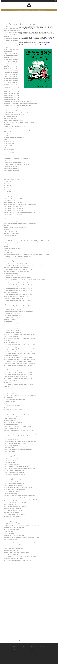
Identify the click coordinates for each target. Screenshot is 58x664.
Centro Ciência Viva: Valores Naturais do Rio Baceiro (14, 523)
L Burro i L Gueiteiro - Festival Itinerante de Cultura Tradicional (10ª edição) (18, 384)
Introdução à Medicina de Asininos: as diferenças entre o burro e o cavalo (18, 560)
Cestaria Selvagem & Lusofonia (10, 319)
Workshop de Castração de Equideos (11, 518)
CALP (35, 10)
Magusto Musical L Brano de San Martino (11, 166)
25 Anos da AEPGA (7, 382)
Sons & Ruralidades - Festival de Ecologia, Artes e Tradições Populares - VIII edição (19, 359)
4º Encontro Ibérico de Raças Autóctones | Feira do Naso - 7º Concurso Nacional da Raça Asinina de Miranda (24, 434)
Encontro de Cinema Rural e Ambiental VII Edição (13, 315)
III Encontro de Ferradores (9, 533)
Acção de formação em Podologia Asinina (11, 476)
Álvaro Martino (42, 647)
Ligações (14, 649)
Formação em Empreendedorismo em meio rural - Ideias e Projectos (16, 466)
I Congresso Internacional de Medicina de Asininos (13, 558)
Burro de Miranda (19, 10)
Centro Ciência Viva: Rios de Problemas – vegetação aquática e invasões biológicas (19, 497)
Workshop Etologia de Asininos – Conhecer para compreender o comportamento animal (20, 546)
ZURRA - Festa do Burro (8, 132)
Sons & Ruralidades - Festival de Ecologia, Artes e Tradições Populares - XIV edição (19, 334)
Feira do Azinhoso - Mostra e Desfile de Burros (12, 275)
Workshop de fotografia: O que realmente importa (13, 545)
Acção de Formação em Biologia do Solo (11, 455)
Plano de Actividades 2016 (9, 153)
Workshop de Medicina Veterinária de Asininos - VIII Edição (15, 502)
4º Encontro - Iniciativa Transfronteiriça (11, 327)
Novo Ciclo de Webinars (8, 397)
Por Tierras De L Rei (7, 181)
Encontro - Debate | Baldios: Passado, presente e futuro (14, 307)
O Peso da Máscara (7, 340)
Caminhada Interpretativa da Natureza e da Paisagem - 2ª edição (16, 296)
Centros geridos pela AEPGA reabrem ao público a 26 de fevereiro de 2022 (18, 158)
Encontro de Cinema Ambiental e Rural (11, 200)
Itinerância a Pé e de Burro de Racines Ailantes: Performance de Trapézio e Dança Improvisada (22, 130)
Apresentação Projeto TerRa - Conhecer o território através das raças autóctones (19, 212)
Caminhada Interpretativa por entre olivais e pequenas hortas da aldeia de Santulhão (20, 204)
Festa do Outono (7, 133)
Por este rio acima (7, 229)
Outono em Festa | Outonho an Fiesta (11, 292)
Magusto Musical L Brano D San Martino (11, 168)
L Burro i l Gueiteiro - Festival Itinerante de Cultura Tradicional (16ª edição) (18, 361)
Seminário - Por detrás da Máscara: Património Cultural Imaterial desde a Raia (18, 487)
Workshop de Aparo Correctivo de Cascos (11, 554)
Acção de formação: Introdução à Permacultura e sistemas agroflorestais (18, 449)
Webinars (5, 403)
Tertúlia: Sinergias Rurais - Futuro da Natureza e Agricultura (15, 376)
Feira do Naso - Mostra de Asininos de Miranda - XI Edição (14, 302)
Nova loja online (7, 124)
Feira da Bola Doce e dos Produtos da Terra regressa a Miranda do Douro (17, 164)
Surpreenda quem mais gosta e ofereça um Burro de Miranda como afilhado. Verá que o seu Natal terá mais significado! (26, 254)
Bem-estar (29, 10)
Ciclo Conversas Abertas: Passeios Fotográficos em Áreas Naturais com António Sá (19, 543)
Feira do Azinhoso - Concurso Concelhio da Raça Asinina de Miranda (17, 263)
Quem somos (14, 648)
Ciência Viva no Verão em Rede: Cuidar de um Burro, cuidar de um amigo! (17, 271)
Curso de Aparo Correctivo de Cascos (11, 550)
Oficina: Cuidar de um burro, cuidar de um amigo (13, 422)
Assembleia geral (7, 151)
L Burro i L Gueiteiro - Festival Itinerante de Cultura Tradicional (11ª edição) (18, 378)
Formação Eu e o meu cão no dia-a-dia (11, 90)
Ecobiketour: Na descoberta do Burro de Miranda (13, 248)
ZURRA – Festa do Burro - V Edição (10, 118)
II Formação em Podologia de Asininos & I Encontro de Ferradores (16, 470)
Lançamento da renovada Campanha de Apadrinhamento (14, 126)
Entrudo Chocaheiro (7, 135)
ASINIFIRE (32, 649)
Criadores (25, 10)
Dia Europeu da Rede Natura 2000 (10, 84)
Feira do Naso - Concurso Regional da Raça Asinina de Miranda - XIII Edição (18, 294)
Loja (31, 647)
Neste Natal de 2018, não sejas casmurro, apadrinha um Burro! (16, 112)
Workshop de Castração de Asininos (10, 504)
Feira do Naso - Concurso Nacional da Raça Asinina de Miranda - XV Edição (18, 288)
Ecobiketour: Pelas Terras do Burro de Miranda (12, 242)
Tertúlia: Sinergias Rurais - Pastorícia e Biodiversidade (14, 388)
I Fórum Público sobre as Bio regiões (10, 235)
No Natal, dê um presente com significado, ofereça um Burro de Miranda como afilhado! (20, 103)
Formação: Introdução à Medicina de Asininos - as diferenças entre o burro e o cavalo (20, 441)
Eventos (37, 10)
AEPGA (14, 10)
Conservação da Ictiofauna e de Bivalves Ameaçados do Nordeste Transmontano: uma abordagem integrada (24, 65)
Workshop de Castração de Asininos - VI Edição (13, 510)
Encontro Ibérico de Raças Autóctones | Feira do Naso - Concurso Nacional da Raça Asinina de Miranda (23, 260)
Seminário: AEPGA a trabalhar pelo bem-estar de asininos (14, 489)
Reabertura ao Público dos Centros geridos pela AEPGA (14, 137)
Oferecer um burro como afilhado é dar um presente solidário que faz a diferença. (19, 122)
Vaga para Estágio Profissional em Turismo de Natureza (14, 411)
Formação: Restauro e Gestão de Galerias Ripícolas (13, 298)
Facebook (14, 652)
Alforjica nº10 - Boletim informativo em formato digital (14, 120)
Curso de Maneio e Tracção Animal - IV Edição (12, 508)
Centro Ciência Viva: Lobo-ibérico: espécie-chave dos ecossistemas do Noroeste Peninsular (21, 537)
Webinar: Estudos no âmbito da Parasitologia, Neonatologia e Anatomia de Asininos (19, 415)
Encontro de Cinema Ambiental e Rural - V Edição (13, 206)
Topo (20, 640)
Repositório (32, 653)
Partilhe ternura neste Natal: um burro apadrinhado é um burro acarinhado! (18, 311)
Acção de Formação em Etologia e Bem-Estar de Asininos (14, 474)
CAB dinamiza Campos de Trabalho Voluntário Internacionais (15, 227)
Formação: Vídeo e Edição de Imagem (11, 197)
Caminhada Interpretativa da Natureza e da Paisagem (14, 198)
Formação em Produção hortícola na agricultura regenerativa (15, 443)
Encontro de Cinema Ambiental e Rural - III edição (13, 210)
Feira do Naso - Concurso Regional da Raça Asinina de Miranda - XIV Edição (18, 290)
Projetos (32, 651)
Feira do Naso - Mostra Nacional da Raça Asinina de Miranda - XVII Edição (17, 277)
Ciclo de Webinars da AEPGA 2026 (10, 342)
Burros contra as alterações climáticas (11, 128)
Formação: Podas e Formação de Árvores (11, 437)
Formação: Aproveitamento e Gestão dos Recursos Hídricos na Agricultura (18, 426)
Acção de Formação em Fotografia (10, 460)
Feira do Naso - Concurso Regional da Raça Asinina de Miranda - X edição (17, 306)
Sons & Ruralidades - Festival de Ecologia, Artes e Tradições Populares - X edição (19, 351)
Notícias (32, 652)
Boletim (5, 155)
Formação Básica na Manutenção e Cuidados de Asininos (14, 481)
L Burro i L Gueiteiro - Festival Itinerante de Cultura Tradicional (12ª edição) (18, 374)
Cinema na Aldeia (7, 225)
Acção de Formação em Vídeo (9, 462)
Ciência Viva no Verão (8, 413)
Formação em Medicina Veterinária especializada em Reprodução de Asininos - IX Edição (20, 468)
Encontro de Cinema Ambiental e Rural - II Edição (13, 214)
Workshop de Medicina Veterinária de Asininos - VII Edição (15, 506)
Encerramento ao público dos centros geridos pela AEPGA (15, 162)
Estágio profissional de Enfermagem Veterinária (13, 216)
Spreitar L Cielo (6, 346)
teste (5, 562)
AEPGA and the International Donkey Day (11, 231)
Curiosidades (33, 654)
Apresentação (6, 21)
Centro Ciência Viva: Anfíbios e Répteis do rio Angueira (14, 527)
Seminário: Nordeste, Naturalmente (10, 42)
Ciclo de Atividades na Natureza (10, 420)
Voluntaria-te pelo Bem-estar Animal (11, 328)
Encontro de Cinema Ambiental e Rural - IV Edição (13, 208)
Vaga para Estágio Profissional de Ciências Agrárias (13, 416)
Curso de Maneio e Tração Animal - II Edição (12, 520)
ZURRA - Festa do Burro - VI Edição (10, 116)
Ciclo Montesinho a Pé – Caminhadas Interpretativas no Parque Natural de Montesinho (20, 395)
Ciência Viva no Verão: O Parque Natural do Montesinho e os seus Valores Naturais (19, 430)
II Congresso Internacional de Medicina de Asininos (13, 548)
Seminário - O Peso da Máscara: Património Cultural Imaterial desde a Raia (18, 357)
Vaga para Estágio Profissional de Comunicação (13, 23)
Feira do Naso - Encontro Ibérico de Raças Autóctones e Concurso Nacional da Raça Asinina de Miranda (23, 265)
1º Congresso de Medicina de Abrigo (10, 522)
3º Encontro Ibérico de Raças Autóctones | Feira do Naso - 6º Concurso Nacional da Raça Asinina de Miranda (24, 279)
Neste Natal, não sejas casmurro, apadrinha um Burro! (14, 114)
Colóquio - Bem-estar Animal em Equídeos (12, 529)
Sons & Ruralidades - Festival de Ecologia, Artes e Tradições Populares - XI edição (19, 348)
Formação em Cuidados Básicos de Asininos (12, 336)
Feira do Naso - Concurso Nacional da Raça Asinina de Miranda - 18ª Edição (18, 269)
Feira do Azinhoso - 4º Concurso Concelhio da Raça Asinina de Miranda (17, 436)
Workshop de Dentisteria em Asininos (11, 539)
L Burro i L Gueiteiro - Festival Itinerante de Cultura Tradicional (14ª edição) (18, 367)
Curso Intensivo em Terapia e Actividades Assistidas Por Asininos (16, 552)
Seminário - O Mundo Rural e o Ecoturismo (12, 491)
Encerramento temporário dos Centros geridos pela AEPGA (15, 237)
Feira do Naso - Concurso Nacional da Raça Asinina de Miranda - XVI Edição (18, 285)
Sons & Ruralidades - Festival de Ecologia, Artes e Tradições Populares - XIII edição (19, 338)
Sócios (5, 147)
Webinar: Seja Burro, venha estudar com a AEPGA (13, 409)
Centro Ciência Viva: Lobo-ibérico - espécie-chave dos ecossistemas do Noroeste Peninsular (21, 525)
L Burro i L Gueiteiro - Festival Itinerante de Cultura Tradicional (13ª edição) (18, 372)
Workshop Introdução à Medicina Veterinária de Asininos (14, 514)
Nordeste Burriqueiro (8, 26)
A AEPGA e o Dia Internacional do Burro (11, 28)
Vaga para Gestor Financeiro (9, 143)
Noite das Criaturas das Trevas (9, 239)
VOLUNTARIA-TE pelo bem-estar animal (11, 86)
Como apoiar (42, 10)
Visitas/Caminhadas (33, 648)
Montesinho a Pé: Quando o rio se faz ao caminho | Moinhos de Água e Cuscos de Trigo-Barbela (22, 25)
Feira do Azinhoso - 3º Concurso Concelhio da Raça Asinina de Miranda (17, 283)
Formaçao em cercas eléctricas (10, 451)
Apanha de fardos (7, 244)
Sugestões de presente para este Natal (11, 111)
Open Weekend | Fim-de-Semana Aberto (11, 233)
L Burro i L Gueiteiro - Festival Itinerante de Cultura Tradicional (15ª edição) (18, 365)
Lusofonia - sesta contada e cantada (11, 418)
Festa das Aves (6, 250)
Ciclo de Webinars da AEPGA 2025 (10, 390)
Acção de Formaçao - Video (9, 447)
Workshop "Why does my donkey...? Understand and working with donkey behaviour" (20, 556)
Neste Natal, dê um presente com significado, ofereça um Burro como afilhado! (19, 107)
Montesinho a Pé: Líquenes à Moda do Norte (12, 405)
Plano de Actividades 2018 (9, 141)
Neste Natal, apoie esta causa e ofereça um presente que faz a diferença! (17, 101)
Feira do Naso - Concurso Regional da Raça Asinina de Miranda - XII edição (18, 300)
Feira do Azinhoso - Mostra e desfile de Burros (12, 323)
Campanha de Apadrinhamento (10, 149)
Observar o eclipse (7, 392)
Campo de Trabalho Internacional (10, 218)
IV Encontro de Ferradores (9, 531)
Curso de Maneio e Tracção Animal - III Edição (12, 516)
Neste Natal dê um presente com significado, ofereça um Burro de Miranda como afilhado (21, 109)
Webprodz (42, 648)
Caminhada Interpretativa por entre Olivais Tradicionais (14, 258)
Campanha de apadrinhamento (10, 156)
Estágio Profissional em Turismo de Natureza (12, 304)
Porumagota (6, 139)
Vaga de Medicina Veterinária (9, 252)
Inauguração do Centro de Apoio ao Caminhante (13, 32)
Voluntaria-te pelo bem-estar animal (11, 38)
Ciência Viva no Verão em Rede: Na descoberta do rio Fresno (15, 262)
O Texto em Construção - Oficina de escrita (12, 501)
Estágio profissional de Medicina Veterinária (12, 221)
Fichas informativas (33, 650)
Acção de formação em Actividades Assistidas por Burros (14, 472)
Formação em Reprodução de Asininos (11, 478)
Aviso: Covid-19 (7, 160)
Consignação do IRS (7, 369)
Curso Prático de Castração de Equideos (11, 512)
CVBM (32, 10)
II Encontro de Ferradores (8, 541)
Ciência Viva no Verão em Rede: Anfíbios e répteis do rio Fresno (16, 267)
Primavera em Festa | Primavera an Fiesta (12, 30)
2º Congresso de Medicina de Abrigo (10, 493)
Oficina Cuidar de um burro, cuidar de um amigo (13, 202)
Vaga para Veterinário (8, 145)
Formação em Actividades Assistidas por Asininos (13, 480)
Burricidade (6, 246)
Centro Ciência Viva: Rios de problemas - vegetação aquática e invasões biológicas (19, 495)
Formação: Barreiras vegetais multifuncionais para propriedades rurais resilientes (19, 363)
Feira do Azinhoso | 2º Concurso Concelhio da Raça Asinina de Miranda (17, 256)
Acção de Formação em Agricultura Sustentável (13, 458)
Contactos (14, 650)
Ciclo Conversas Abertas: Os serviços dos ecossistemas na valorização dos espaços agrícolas (21, 499)
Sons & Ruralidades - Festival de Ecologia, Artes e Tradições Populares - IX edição (19, 353)
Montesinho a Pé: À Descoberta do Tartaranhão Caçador (14, 399)
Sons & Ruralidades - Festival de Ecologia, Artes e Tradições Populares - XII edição (19, 344)
